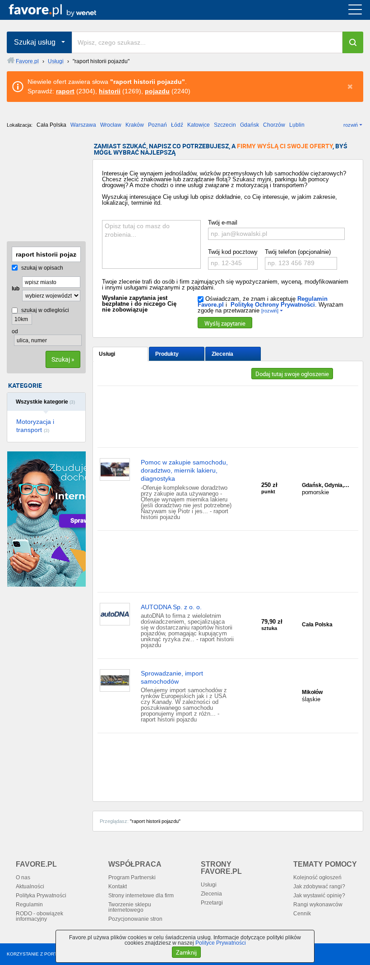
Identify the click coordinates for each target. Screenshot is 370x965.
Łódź (177, 125)
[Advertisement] (52, 188)
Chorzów (274, 125)
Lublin (297, 125)
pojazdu (157, 91)
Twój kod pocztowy (233, 252)
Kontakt (117, 886)
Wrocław (110, 125)
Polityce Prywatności (220, 943)
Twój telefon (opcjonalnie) (298, 252)
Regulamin (29, 904)
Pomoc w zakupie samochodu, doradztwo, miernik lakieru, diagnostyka (184, 470)
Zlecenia (222, 354)
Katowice (198, 125)
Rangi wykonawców (317, 904)
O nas (23, 877)
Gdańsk (249, 125)
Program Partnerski (132, 877)
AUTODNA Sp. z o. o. (171, 607)
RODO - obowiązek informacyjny (39, 916)
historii (109, 91)
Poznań (157, 125)
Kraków (134, 125)
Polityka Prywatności (41, 895)
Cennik (302, 913)
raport (65, 91)
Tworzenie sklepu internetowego (129, 907)
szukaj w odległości (44, 310)
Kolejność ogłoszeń (317, 877)
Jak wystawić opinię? (319, 895)
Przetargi (212, 903)
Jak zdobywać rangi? (319, 886)
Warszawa (83, 125)
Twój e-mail (222, 222)
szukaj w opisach (41, 268)
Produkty (167, 354)
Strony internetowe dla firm (141, 895)
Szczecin (225, 125)
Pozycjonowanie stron (135, 919)
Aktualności (30, 886)
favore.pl (62, 10)
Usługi (107, 354)
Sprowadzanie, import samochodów (172, 677)
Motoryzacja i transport (35, 425)
